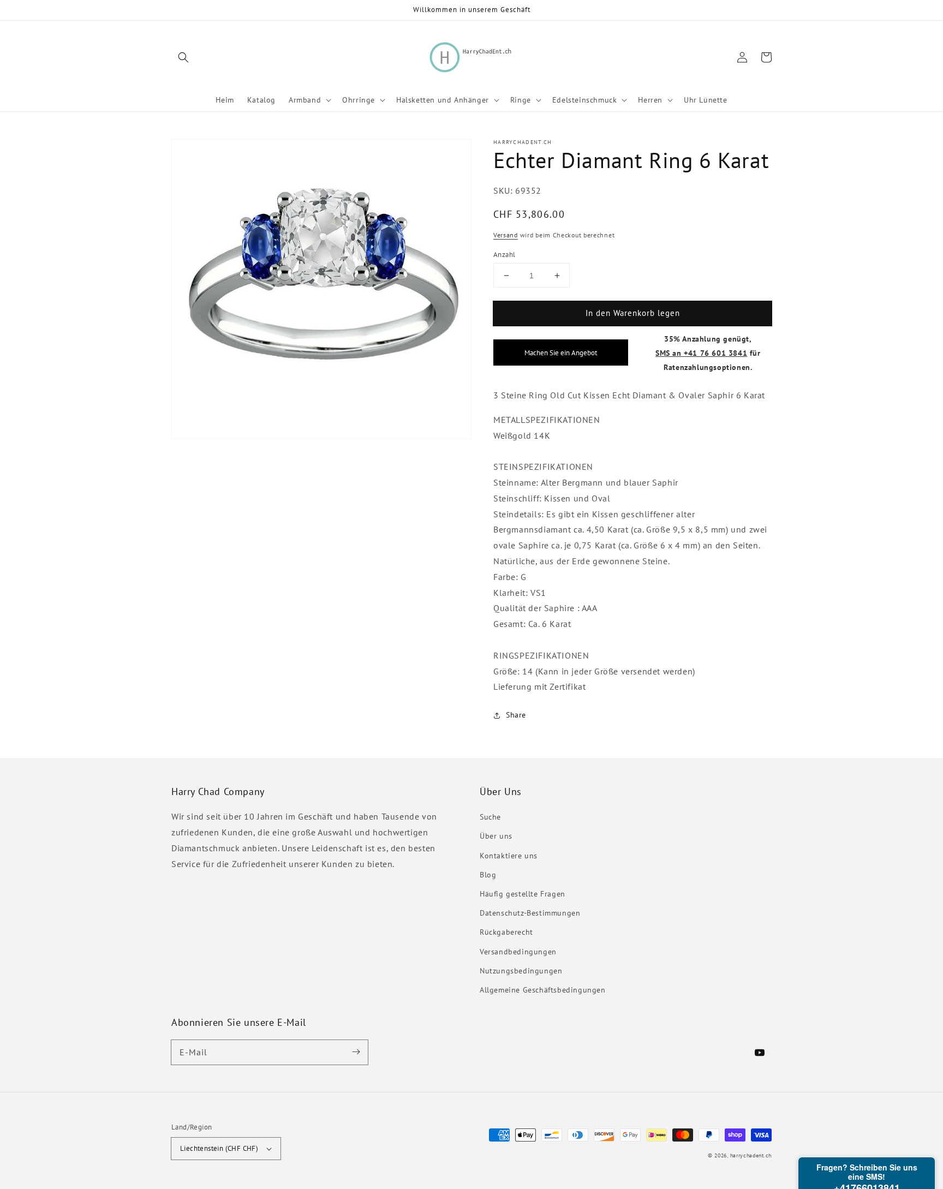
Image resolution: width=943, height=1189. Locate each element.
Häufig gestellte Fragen (522, 894)
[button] (183, 57)
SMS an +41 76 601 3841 (701, 353)
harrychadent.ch (751, 1155)
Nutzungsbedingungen (521, 971)
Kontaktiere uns (509, 856)
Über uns (496, 836)
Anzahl (504, 254)
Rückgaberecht (506, 932)
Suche (490, 817)
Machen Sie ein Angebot (560, 353)
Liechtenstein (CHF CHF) (219, 1148)
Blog (488, 875)
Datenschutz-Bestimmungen (530, 913)
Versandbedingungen (518, 952)
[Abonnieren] (356, 1052)
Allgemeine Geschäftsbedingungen (543, 990)
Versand (505, 235)
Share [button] (516, 715)
